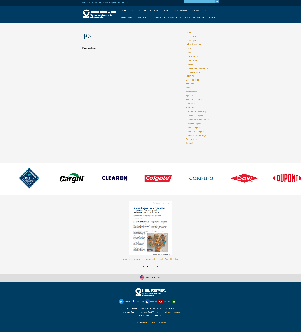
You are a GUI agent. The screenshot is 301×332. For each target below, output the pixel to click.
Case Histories (180, 10)
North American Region (198, 112)
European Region (195, 116)
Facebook (140, 301)
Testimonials (126, 17)
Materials (195, 10)
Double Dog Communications (153, 322)
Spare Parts (141, 17)
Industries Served (151, 10)
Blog (204, 10)
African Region (194, 123)
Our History (135, 10)
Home (123, 10)
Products (166, 10)
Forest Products (195, 72)
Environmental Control (198, 68)
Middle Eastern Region (198, 135)
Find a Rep (185, 17)
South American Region (198, 120)
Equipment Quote (157, 17)
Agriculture (193, 56)
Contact (211, 17)
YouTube (167, 301)
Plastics (191, 52)
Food (190, 48)
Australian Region (196, 131)
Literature (172, 17)
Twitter (127, 301)
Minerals (192, 64)
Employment (198, 17)
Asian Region (194, 127)
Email (179, 301)
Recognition (193, 41)
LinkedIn (153, 301)
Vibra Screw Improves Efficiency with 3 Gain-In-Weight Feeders (150, 259)
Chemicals (192, 60)
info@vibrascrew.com (171, 312)
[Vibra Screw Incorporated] (100, 16)
